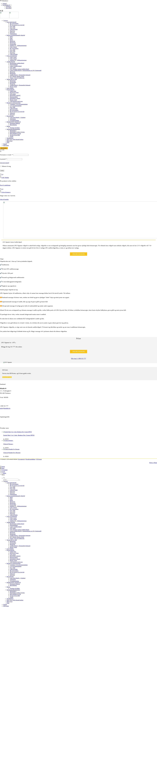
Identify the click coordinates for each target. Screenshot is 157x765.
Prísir (8, 142)
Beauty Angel (13, 86)
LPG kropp (13, 94)
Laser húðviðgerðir (11, 22)
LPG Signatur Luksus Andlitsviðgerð (19, 69)
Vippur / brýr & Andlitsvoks (17, 78)
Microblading (13, 125)
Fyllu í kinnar (13, 47)
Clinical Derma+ (8, 444)
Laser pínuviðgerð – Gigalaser (17, 117)
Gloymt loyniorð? (4, 163)
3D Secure (39, 459)
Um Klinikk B (6, 5)
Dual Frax (12, 31)
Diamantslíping (14, 64)
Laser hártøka (10, 88)
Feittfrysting (13, 91)
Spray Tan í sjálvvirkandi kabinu (15, 139)
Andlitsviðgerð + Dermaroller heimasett (20, 75)
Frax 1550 (12, 28)
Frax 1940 (12, 26)
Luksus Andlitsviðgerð (16, 66)
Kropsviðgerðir (10, 89)
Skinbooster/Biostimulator (13, 129)
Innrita (2, 170)
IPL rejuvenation (14, 23)
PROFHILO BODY (15, 95)
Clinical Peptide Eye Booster (11, 452)
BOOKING (4, 148)
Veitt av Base (153, 462)
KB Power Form (14, 92)
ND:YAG (12, 32)
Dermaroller (13, 44)
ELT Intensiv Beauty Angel (17, 76)
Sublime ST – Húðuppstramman (18, 45)
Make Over (9, 141)
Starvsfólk (8, 8)
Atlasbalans (13, 119)
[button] (4, 478)
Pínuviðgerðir (10, 116)
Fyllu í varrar (13, 57)
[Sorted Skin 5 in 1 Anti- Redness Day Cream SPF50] (17, 432)
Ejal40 (11, 136)
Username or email (6, 155)
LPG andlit (13, 67)
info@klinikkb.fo (5, 408)
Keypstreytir (21, 459)
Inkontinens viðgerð (15, 98)
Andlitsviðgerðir (11, 61)
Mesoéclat (12, 41)
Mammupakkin (14, 97)
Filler (11, 38)
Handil (5, 144)
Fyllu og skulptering (12, 56)
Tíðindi (4, 3)
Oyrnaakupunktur (14, 120)
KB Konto (6, 145)
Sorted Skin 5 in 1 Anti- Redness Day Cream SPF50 (18, 435)
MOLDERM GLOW (15, 133)
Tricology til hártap (15, 127)
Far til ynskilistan (5, 185)
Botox (11, 39)
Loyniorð (3, 159)
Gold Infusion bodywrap (16, 101)
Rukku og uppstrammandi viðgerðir (16, 35)
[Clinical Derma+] (8, 440)
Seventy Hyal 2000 (15, 135)
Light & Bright (13, 29)
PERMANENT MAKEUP (14, 122)
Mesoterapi (13, 42)
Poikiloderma (13, 33)
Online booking (78, 254)
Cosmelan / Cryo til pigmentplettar (19, 104)
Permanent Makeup (15, 123)
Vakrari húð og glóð (12, 79)
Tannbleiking (10, 138)
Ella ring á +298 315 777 (78, 358)
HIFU (11, 36)
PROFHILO (13, 130)
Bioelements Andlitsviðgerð (17, 63)
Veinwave (12, 113)
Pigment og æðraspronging (13, 102)
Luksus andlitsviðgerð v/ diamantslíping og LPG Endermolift (25, 70)
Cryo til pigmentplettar (15, 105)
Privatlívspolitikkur (30, 459)
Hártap (8, 126)
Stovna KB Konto (7, 377)
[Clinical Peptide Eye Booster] (11, 449)
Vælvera (5, 20)
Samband (8, 6)
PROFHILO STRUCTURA (17, 132)
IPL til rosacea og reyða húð (17, 25)
